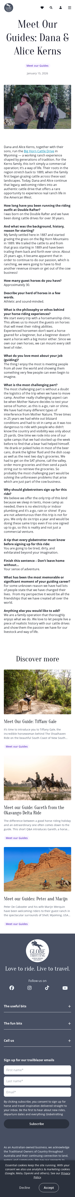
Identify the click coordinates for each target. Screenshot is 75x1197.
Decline (24, 1188)
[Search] (51, 7)
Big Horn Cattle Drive (39, 151)
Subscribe (36, 1124)
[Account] (60, 7)
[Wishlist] (43, 7)
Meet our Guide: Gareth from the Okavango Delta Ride (34, 810)
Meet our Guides (37, 65)
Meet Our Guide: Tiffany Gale (30, 721)
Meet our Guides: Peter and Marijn (36, 898)
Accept (49, 1188)
